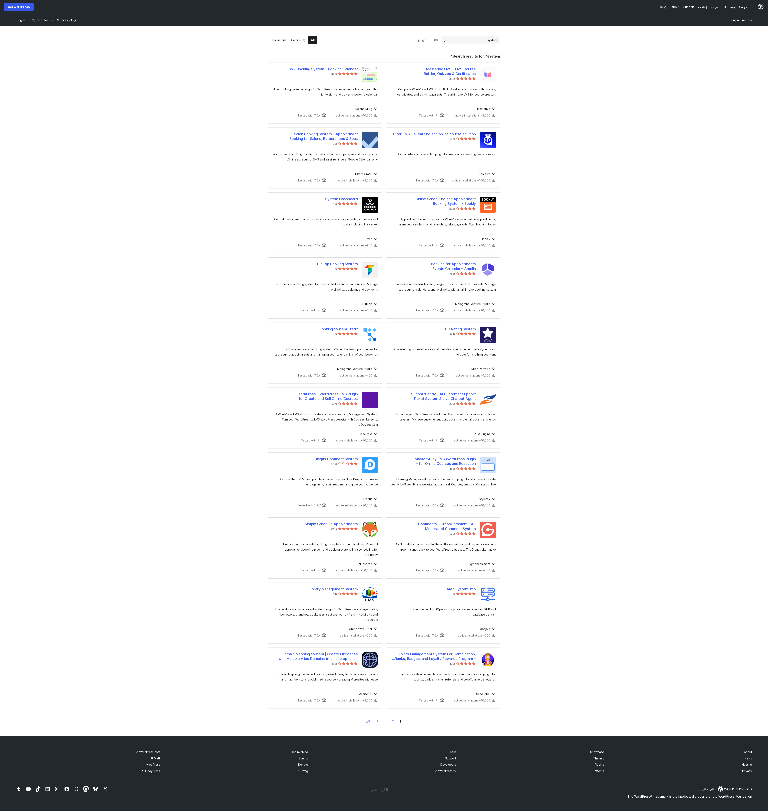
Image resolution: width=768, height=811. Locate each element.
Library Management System (333, 589)
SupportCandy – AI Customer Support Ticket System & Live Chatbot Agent (443, 396)
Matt (155, 758)
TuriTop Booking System (337, 264)
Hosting (747, 764)
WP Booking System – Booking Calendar (324, 69)
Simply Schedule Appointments (331, 524)
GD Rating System (460, 329)
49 (378, 721)
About (748, 752)
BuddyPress (150, 771)
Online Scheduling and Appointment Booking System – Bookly (445, 201)
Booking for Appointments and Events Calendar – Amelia (450, 266)
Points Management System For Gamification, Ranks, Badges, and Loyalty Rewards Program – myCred (435, 656)
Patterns (598, 771)
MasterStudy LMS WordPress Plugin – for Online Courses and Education (445, 461)
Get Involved (299, 752)
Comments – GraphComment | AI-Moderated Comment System (447, 526)
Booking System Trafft (338, 329)
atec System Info (461, 589)
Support (450, 758)
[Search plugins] (446, 40)
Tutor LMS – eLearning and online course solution (434, 134)
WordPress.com (148, 752)
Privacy (747, 771)
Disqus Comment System (336, 459)
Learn (452, 752)
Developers (448, 764)
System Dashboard (341, 199)
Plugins (599, 764)
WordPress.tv (445, 771)
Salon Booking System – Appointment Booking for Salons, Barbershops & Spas (323, 136)
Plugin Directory (741, 20)
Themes (598, 758)
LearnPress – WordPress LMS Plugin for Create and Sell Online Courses (327, 396)
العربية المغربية (705, 789)
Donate (301, 764)
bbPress (153, 764)
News (748, 758)
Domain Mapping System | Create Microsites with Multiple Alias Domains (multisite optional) (318, 656)
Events (303, 758)
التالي (369, 721)
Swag (302, 771)
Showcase (597, 752)
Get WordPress (19, 7)
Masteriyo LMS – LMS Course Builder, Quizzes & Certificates (450, 71)
